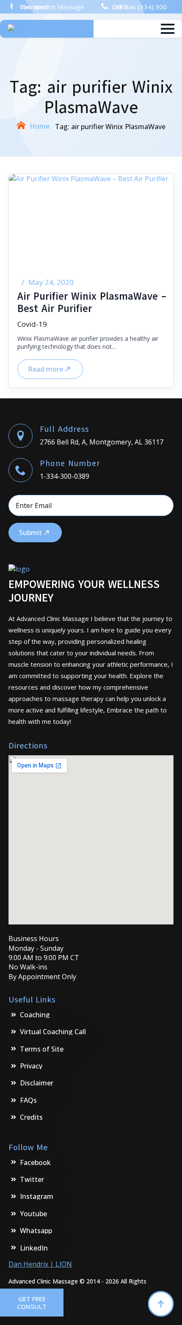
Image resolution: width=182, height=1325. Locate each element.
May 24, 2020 (51, 282)
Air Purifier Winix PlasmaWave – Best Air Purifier (91, 302)
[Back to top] (161, 1304)
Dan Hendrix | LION (40, 1264)
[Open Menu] (167, 29)
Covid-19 (32, 324)
